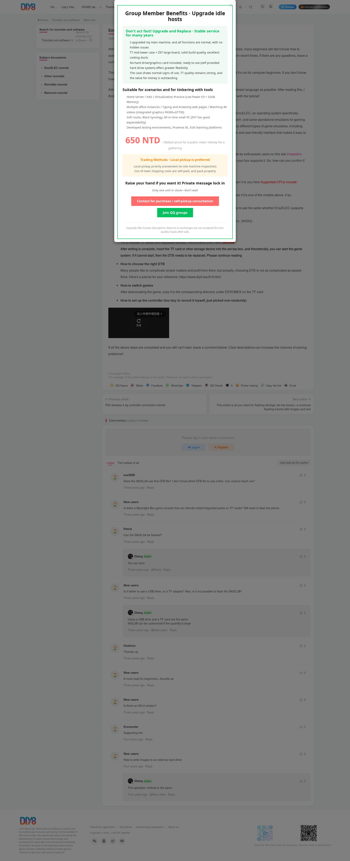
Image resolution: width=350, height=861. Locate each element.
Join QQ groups (175, 212)
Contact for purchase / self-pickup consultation (175, 201)
